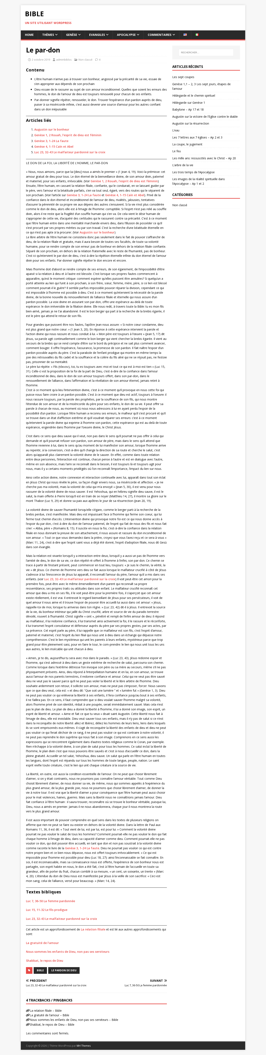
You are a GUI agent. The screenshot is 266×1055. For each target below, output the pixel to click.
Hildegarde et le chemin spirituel (193, 95)
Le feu (176, 151)
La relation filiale (93, 929)
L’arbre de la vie (182, 165)
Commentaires (159, 35)
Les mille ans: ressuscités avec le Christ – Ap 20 (204, 158)
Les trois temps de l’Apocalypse (193, 172)
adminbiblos (64, 59)
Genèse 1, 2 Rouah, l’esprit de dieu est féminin (67, 135)
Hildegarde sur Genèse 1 (188, 103)
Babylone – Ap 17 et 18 (188, 109)
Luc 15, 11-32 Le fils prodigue (46, 910)
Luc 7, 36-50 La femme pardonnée (50, 901)
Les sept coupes (183, 77)
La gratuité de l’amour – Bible (49, 1015)
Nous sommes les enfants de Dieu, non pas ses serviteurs (67, 952)
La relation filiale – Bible (46, 1011)
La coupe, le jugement (187, 144)
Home (29, 35)
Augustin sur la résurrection (190, 123)
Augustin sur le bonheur (51, 129)
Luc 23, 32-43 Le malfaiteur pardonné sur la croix (69, 152)
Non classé (85, 59)
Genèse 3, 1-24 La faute (51, 141)
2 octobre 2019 (41, 59)
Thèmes (48, 35)
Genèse (71, 35)
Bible (40, 970)
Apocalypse (126, 35)
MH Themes (84, 1046)
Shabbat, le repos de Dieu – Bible (52, 1024)
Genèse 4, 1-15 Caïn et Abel (53, 146)
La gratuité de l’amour (42, 943)
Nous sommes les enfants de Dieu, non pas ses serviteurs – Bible (74, 1020)
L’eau (175, 130)
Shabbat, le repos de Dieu (44, 961)
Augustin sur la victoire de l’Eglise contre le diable (205, 116)
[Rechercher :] (206, 52)
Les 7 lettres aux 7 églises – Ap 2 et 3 (197, 137)
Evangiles (97, 35)
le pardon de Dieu (63, 970)
